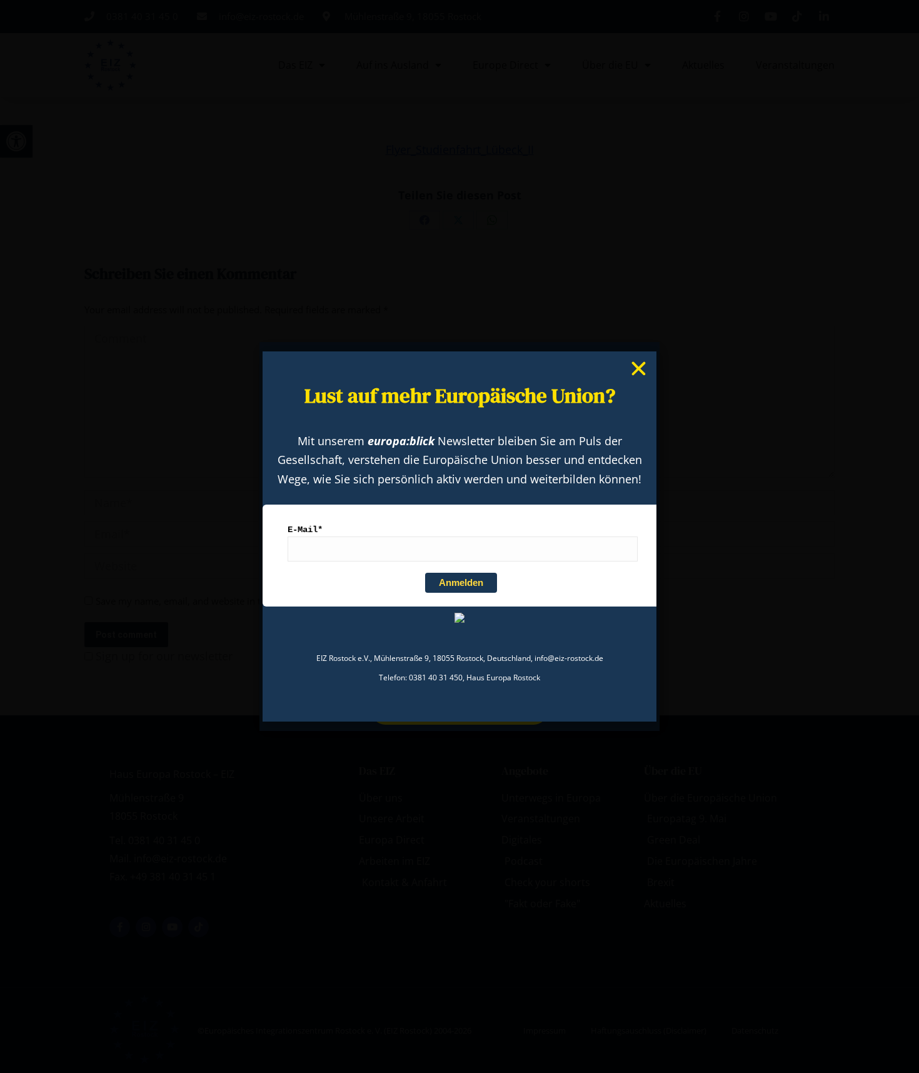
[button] (638, 368)
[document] (459, 536)
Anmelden (461, 582)
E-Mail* (305, 530)
